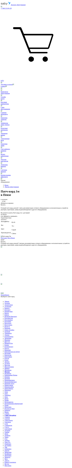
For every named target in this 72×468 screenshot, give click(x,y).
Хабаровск (7, 449)
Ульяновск (7, 444)
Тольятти (7, 435)
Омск (6, 392)
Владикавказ (8, 320)
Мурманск (7, 373)
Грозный (7, 331)
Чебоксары (7, 452)
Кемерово (7, 350)
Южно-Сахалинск (10, 462)
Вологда (7, 326)
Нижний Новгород (10, 382)
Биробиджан (8, 311)
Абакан (6, 301)
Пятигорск (7, 407)
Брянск (6, 315)
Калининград (8, 346)
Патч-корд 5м (8, 238)
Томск (6, 437)
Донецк (6, 335)
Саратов (7, 419)
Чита (6, 459)
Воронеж (7, 328)
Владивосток (8, 318)
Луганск (7, 363)
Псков (6, 405)
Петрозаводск (8, 402)
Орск (6, 397)
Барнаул (7, 308)
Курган (6, 358)
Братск (6, 313)
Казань (6, 345)
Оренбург (7, 395)
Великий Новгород (10, 316)
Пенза (6, 398)
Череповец (7, 455)
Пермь (6, 400)
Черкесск (7, 457)
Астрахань (7, 306)
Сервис (3, 86)
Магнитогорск (9, 367)
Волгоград (7, 323)
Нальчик (7, 378)
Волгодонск (8, 325)
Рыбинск (7, 410)
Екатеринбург (8, 336)
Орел (6, 393)
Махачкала (7, 370)
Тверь (6, 434)
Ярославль (7, 465)
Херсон (6, 450)
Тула (5, 439)
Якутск (6, 464)
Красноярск (8, 357)
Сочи (6, 424)
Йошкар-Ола (8, 343)
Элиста (6, 460)
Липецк (6, 362)
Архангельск (8, 305)
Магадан (7, 365)
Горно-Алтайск (9, 330)
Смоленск (7, 422)
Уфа (5, 447)
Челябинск (7, 454)
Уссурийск (7, 445)
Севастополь (8, 420)
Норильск (7, 390)
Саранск (7, 417)
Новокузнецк (8, 385)
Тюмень (7, 440)
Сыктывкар (8, 429)
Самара (6, 413)
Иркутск (7, 341)
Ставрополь (8, 425)
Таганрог (7, 430)
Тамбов (6, 432)
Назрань (7, 377)
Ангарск (7, 303)
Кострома (7, 353)
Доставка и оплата (7, 84)
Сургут (6, 427)
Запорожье (7, 338)
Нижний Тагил (9, 383)
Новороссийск (9, 387)
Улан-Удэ (7, 442)
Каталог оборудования (18, 5)
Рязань (6, 412)
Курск (6, 360)
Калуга (6, 348)
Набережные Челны (10, 375)
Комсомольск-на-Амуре (12, 351)
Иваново (7, 340)
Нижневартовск (9, 380)
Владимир (7, 321)
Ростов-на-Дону (9, 408)
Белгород (7, 310)
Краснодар (7, 355)
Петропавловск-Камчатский (13, 403)
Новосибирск (8, 388)
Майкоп (7, 368)
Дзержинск (8, 333)
